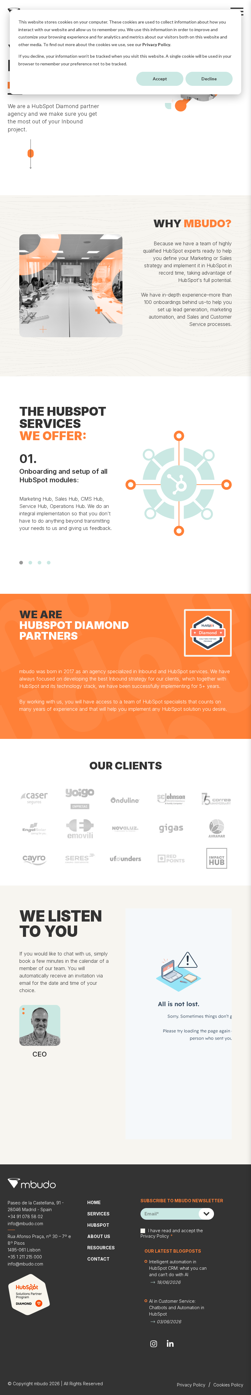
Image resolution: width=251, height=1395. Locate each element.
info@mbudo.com (25, 1223)
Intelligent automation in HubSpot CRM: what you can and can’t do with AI (178, 1268)
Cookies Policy (228, 1384)
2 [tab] (30, 562)
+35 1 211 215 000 (25, 1256)
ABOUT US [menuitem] (98, 1236)
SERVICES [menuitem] (98, 1213)
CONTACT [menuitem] (98, 1259)
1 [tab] (21, 562)
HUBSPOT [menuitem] (98, 1225)
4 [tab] (49, 562)
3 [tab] (39, 562)
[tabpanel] (68, 496)
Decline (209, 78)
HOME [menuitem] (94, 1202)
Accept (160, 78)
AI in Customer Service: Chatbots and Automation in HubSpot (176, 1307)
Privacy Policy (156, 44)
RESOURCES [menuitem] (101, 1247)
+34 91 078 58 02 (25, 1216)
